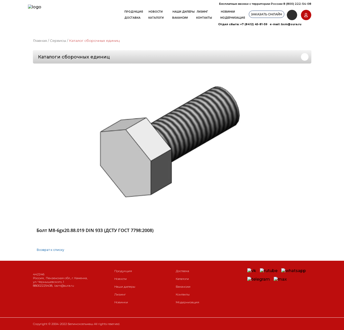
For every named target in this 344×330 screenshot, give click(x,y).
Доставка (132, 17)
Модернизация (232, 17)
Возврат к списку (50, 250)
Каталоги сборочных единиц (74, 57)
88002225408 (42, 285)
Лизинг (202, 11)
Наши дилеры (184, 11)
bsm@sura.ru (291, 24)
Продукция (133, 11)
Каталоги (156, 17)
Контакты (204, 17)
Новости (156, 11)
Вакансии (180, 17)
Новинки (228, 11)
